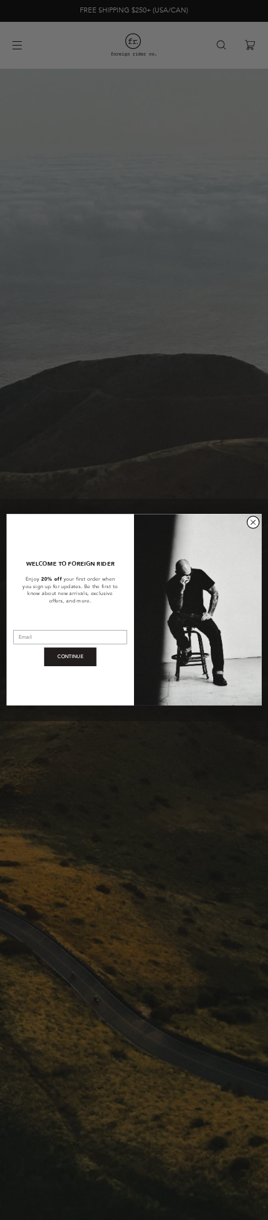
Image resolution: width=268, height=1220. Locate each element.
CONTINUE (70, 657)
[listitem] (70, 597)
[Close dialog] (253, 522)
